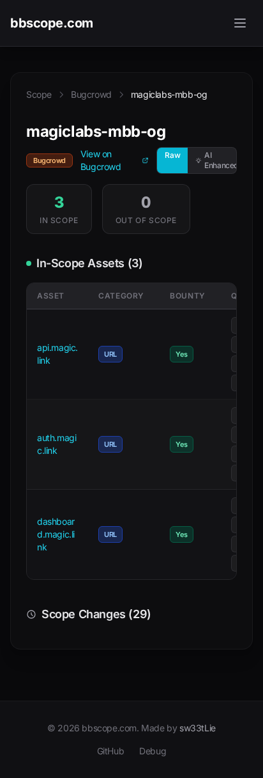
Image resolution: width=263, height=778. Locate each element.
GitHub (110, 750)
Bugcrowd (91, 94)
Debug (152, 750)
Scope (39, 94)
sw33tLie (197, 727)
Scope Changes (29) (96, 614)
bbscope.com (51, 23)
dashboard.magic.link (56, 534)
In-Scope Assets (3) (89, 263)
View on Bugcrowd (100, 160)
